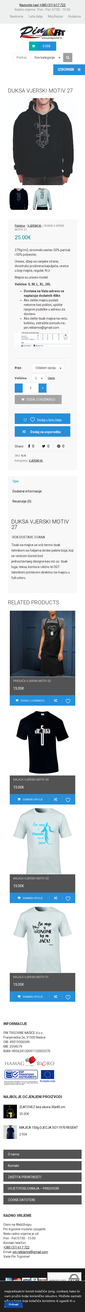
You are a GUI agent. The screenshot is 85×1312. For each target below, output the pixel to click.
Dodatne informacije (27, 491)
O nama (13, 1154)
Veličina (21, 378)
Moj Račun (55, 16)
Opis (15, 481)
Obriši (51, 378)
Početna (20, 225)
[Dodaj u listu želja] (68, 700)
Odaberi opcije (33, 799)
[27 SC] (42, 199)
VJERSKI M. (34, 225)
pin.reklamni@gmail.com (30, 1252)
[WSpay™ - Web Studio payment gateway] (64, 1280)
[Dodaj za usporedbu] (55, 700)
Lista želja (36, 16)
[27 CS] (42, 141)
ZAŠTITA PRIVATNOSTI (24, 1177)
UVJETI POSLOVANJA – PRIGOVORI (33, 1188)
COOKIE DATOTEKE (21, 1200)
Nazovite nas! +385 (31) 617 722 (42, 5)
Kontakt (13, 1165)
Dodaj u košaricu (41, 399)
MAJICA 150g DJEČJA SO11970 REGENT (48, 1127)
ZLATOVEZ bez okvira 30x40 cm (42, 1107)
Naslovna (16, 16)
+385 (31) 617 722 (16, 1247)
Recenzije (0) (21, 501)
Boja (18, 367)
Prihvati (13, 1304)
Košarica (74, 16)
